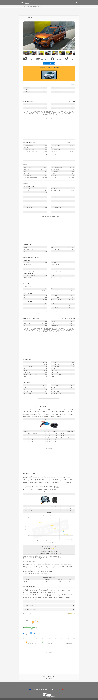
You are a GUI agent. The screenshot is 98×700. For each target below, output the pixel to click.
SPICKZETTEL (27, 685)
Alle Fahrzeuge (23, 6)
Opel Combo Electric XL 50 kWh (49, 79)
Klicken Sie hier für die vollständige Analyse (49, 154)
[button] (73, 23)
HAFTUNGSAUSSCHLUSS (60, 685)
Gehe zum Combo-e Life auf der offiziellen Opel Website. (48, 397)
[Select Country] (77, 2)
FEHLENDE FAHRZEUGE (38, 685)
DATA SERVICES (49, 685)
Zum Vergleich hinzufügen (49, 63)
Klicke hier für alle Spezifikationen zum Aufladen (49, 216)
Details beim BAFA (57, 95)
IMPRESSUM (71, 685)
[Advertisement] (49, 12)
